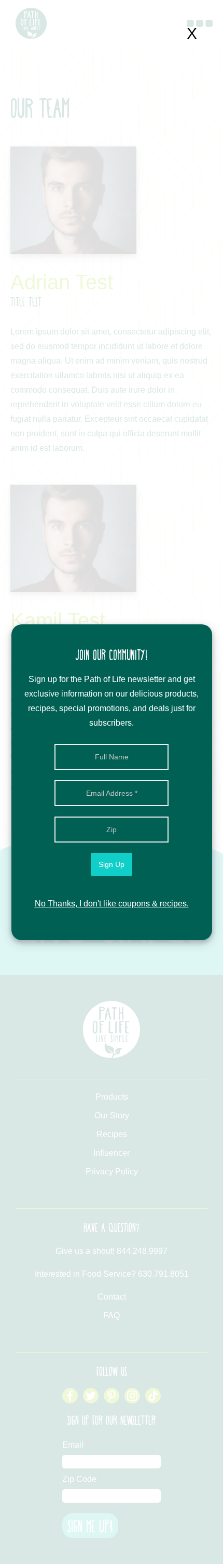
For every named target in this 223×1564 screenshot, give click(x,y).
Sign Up (111, 864)
